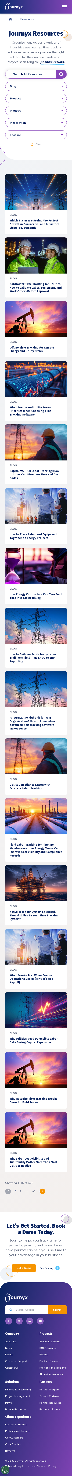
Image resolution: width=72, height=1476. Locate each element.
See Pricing (46, 1268)
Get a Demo (23, 1267)
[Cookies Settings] (5, 1470)
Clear (38, 144)
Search (57, 1309)
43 (33, 1191)
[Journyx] (14, 6)
